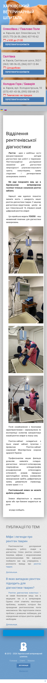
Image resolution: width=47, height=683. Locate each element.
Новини (30, 661)
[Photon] (23, 646)
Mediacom (23, 671)
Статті (22, 661)
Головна (13, 661)
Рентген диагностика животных (23, 593)
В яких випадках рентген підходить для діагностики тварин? (23, 583)
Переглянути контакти (17, 44)
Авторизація (23, 665)
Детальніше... (12, 572)
